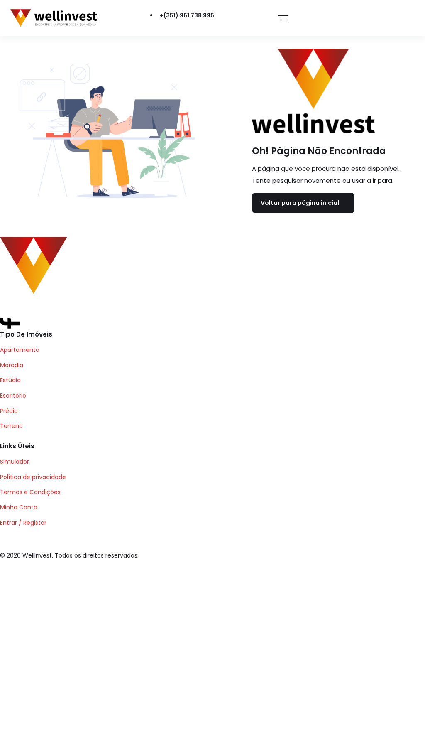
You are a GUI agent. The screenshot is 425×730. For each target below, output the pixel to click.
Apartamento (19, 350)
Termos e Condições (30, 492)
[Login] (240, 18)
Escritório (13, 395)
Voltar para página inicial (300, 203)
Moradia (11, 365)
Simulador (14, 461)
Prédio (9, 411)
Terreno (11, 426)
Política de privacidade (33, 477)
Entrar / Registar (23, 523)
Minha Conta (18, 507)
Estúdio (10, 380)
